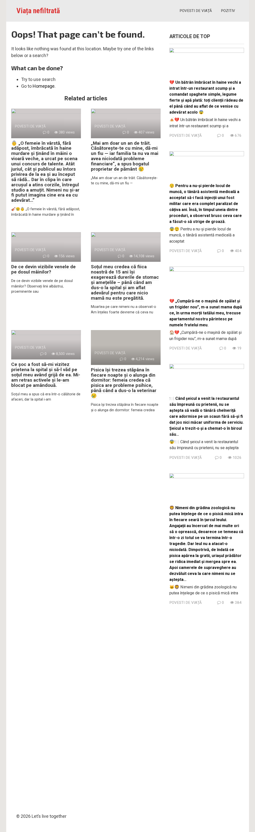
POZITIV (228, 10)
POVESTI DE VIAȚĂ (196, 10)
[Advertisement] (206, 707)
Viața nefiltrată (38, 10)
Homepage (44, 86)
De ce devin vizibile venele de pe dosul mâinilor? (43, 269)
